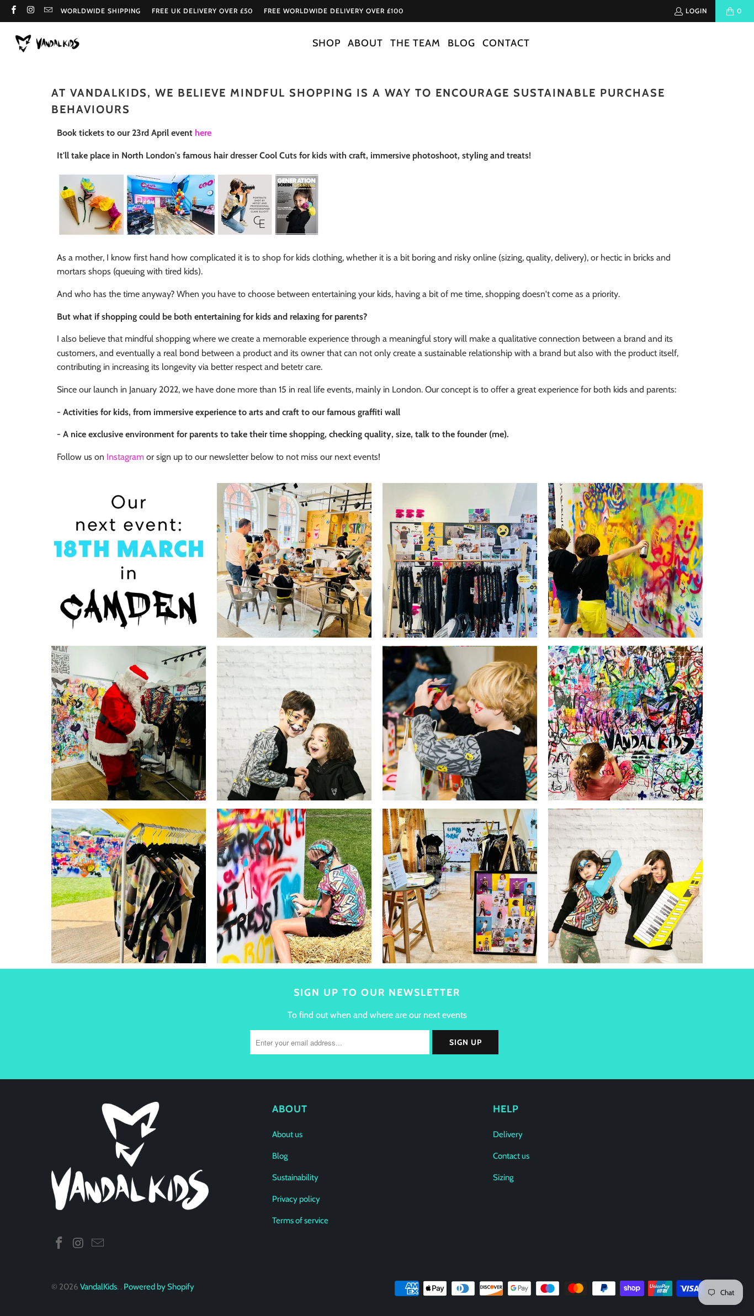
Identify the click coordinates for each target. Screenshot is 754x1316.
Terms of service (300, 1220)
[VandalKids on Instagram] (30, 11)
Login (696, 11)
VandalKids (98, 1287)
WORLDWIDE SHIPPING (101, 11)
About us (287, 1134)
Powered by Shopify (159, 1287)
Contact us (511, 1156)
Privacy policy (296, 1199)
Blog (280, 1156)
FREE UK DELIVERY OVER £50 (202, 11)
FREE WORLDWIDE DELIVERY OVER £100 (333, 11)
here (203, 133)
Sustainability (295, 1177)
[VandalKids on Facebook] (13, 11)
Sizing (503, 1177)
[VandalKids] (49, 44)
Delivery (508, 1134)
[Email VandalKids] (47, 11)
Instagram (125, 457)
